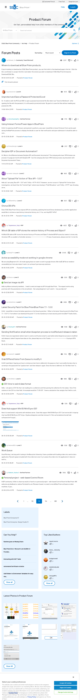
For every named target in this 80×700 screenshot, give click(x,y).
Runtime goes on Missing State (13, 541)
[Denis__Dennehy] (52, 553)
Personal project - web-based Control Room (23, 477)
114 (46, 501)
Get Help (24, 43)
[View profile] (4, 60)
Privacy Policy (32, 697)
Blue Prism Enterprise (10, 518)
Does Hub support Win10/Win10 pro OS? (19, 408)
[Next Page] (62, 501)
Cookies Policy (13, 693)
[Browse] (6, 7)
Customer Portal (49, 1)
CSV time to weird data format (17, 384)
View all (9, 582)
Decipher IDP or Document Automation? (19, 151)
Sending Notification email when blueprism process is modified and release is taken (39, 332)
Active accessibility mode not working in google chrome (27, 257)
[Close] (73, 677)
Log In (73, 7)
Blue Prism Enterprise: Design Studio (15, 522)
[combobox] (48, 30)
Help (63, 7)
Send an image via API (14, 282)
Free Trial (62, 1)
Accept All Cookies (65, 683)
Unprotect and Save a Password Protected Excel (23, 96)
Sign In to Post (70, 53)
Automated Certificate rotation (14, 566)
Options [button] (74, 43)
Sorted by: (39, 53)
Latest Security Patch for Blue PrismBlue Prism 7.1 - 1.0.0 (27, 307)
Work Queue (7, 450)
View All (9, 666)
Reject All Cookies (65, 687)
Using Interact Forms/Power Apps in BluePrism (23, 124)
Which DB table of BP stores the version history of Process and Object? (33, 230)
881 (55, 501)
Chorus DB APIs (8, 205)
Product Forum (27, 78)
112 (32, 501)
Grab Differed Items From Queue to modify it (22, 359)
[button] (11, 611)
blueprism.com (73, 1)
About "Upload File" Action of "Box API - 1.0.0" (22, 178)
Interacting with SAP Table (12, 559)
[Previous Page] (18, 501)
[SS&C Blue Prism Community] (19, 7)
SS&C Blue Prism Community (11, 43)
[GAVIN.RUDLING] (52, 570)
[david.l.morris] (51, 544)
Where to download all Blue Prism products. (21, 65)
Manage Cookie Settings (65, 692)
